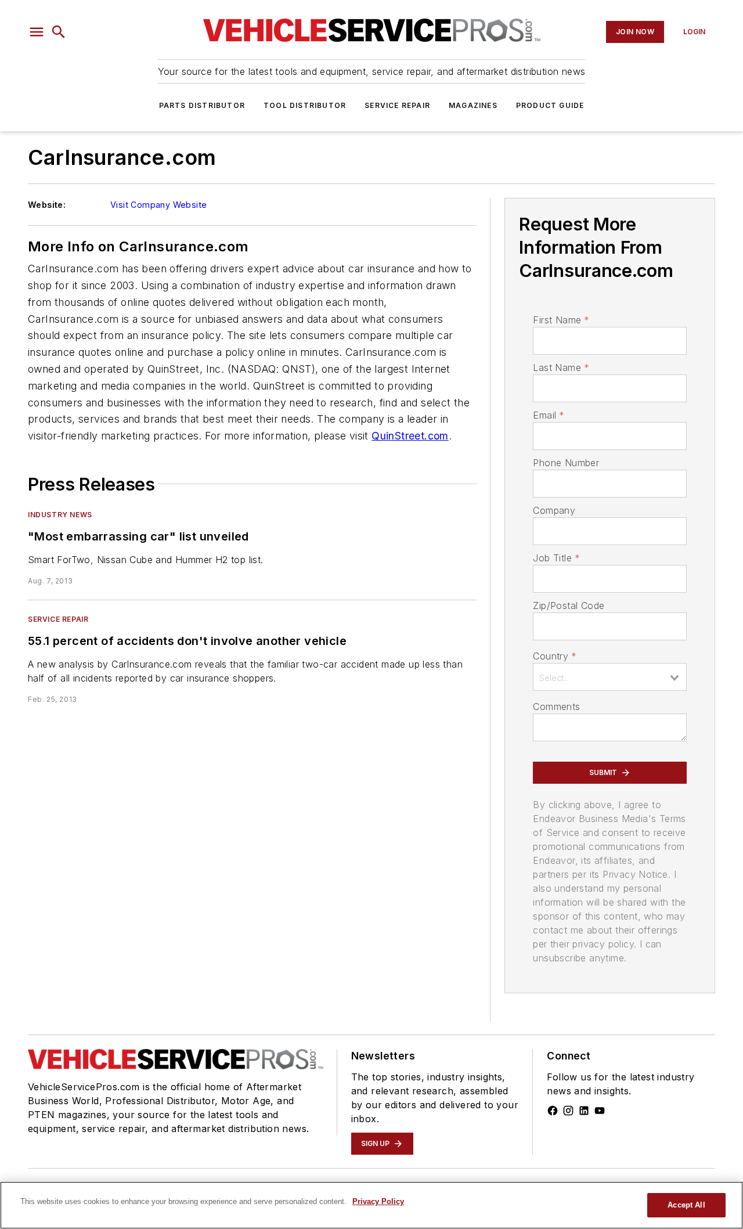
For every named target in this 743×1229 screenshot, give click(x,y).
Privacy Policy (378, 1201)
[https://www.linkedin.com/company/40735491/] (584, 1110)
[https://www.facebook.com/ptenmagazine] (552, 1110)
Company (554, 510)
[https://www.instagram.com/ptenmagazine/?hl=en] (568, 1110)
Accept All (686, 1205)
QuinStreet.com (410, 436)
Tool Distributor (305, 105)
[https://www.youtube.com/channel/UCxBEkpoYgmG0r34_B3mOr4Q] (599, 1110)
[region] (371, 1205)
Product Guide (550, 105)
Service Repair (397, 105)
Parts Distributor (202, 105)
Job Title (556, 558)
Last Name (561, 367)
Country (554, 656)
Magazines (473, 105)
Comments (556, 706)
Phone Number (566, 462)
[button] (36, 32)
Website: (47, 205)
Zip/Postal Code (568, 605)
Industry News (60, 514)
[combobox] (610, 677)
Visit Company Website (158, 205)
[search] (58, 32)
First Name (561, 320)
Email (548, 415)
